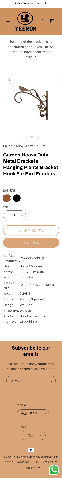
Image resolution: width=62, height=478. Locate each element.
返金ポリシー (33, 467)
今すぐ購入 (31, 242)
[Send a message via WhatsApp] (54, 470)
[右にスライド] (39, 136)
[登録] (50, 381)
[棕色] (7, 198)
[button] (8, 21)
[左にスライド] (22, 136)
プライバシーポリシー (45, 461)
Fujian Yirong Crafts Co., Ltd (29, 457)
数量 (6, 207)
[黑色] (17, 198)
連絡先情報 (23, 461)
